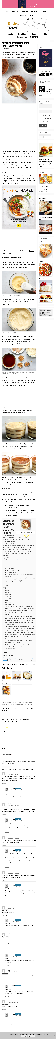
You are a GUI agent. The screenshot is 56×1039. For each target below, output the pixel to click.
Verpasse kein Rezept (46, 115)
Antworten (4, 783)
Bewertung (5, 725)
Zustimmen (24, 1036)
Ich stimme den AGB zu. (45, 122)
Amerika (26, 24)
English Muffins (31, 709)
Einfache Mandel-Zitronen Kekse (12, 658)
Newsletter (23, 15)
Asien (44, 22)
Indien (40, 27)
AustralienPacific (46, 29)
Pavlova (25, 658)
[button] (23, 536)
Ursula (23, 702)
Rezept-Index (15, 11)
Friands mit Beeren (10, 510)
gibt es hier (8, 181)
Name (4, 748)
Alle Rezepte (30, 702)
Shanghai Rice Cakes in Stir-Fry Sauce (9, 709)
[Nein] (54, 1035)
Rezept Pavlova (9, 508)
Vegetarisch (10, 704)
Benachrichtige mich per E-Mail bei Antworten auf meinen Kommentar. (18, 762)
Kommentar (6, 731)
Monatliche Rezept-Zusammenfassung (45, 118)
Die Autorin (44, 11)
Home (7, 11)
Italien (26, 704)
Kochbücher (24, 11)
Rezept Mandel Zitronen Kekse (13, 505)
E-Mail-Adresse (7, 755)
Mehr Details (31, 1036)
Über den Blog (34, 11)
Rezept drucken (27, 532)
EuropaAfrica (35, 24)
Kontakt (31, 15)
